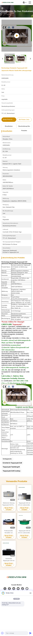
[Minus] (30, 593)
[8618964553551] (27, 589)
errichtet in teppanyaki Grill (12, 463)
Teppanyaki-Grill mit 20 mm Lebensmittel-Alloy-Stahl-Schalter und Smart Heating (24, 504)
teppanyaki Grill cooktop (11, 471)
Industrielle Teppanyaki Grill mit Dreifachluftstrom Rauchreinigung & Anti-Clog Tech (8, 560)
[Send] (30, 633)
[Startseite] (16, 579)
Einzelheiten (9, 126)
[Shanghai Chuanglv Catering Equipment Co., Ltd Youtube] (18, 589)
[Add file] (2, 633)
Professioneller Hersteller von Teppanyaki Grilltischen (8, 532)
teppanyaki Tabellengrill (11, 467)
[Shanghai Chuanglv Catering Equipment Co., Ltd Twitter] (5, 589)
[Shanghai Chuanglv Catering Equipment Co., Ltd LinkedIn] (13, 589)
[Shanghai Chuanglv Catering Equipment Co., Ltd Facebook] (9, 589)
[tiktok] (22, 589)
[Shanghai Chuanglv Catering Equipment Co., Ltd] (7, 2)
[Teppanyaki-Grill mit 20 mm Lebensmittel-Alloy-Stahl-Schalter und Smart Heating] (24, 493)
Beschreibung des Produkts (24, 126)
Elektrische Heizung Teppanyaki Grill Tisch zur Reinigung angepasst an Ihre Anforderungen (8, 504)
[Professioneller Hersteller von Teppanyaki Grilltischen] (8, 521)
